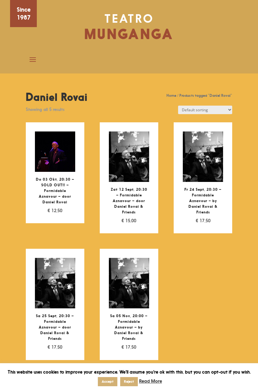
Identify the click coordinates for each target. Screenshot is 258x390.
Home (171, 95)
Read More (150, 381)
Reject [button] (129, 381)
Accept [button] (108, 381)
